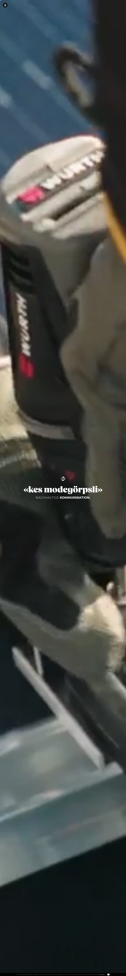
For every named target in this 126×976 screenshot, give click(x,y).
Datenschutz (102, 974)
